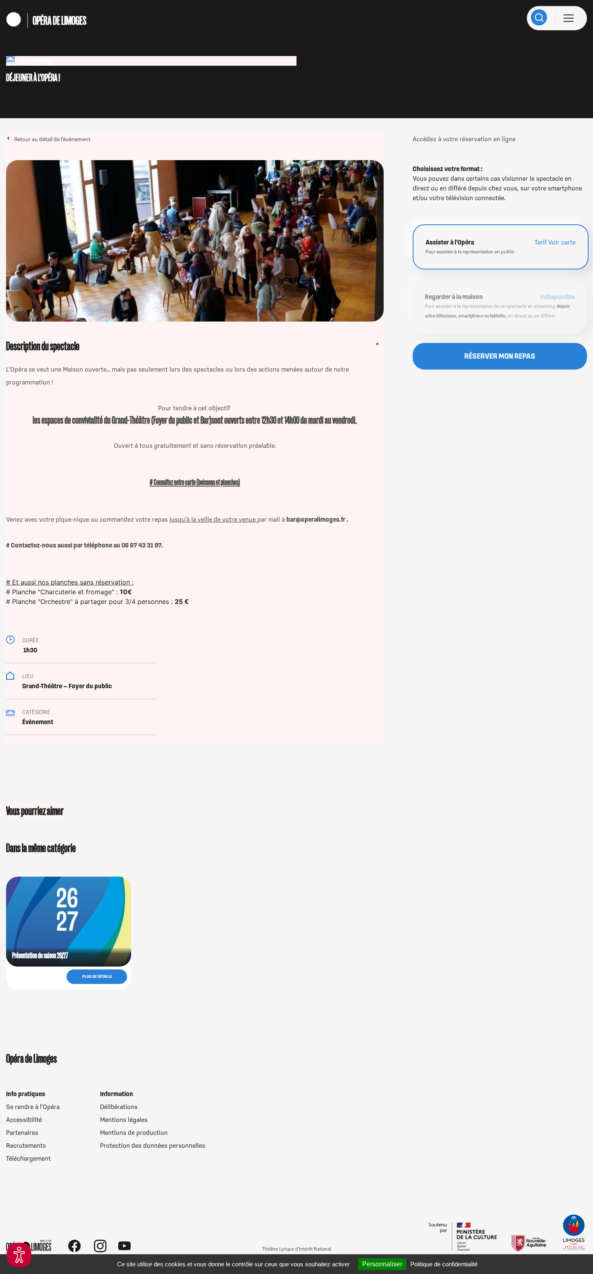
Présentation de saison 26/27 (40, 955)
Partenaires (22, 1132)
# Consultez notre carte (173, 482)
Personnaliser (382, 1264)
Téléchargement (28, 1158)
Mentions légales (124, 1119)
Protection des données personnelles (152, 1145)
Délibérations (119, 1106)
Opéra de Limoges (59, 20)
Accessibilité (24, 1119)
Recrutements (26, 1145)
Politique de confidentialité (444, 1264)
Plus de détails (97, 976)
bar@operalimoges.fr (316, 519)
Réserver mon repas (499, 356)
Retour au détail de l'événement (52, 139)
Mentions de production (134, 1132)
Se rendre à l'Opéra (33, 1106)
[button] (19, 1255)
